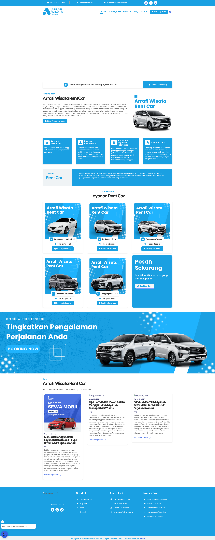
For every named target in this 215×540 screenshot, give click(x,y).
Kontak (144, 11)
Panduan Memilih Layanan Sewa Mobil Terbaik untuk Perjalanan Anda (150, 405)
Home (103, 11)
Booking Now (160, 11)
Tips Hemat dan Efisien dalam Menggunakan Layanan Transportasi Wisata (107, 405)
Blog (136, 11)
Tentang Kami (114, 11)
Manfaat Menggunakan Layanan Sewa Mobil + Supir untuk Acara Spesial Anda (60, 440)
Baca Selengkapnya (51, 475)
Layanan (127, 11)
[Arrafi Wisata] (54, 14)
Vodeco (142, 539)
